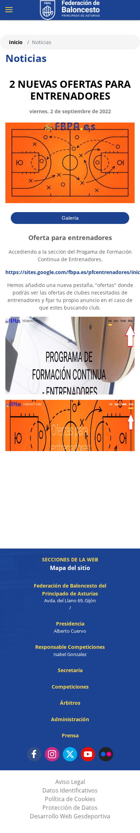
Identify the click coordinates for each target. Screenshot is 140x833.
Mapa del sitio (70, 568)
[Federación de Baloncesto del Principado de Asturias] (70, 10)
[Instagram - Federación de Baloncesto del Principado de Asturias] (52, 754)
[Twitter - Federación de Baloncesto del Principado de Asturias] (70, 754)
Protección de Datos (70, 808)
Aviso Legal (70, 782)
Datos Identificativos (70, 790)
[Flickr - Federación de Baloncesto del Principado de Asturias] (106, 754)
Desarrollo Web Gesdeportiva (70, 816)
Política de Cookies (70, 799)
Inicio (16, 42)
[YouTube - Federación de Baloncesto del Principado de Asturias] (88, 754)
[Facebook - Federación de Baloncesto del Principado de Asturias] (34, 754)
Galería (70, 218)
